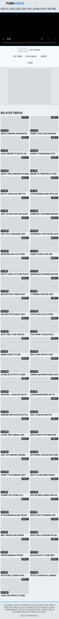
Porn (15, 3)
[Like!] (20, 50)
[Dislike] (25, 50)
